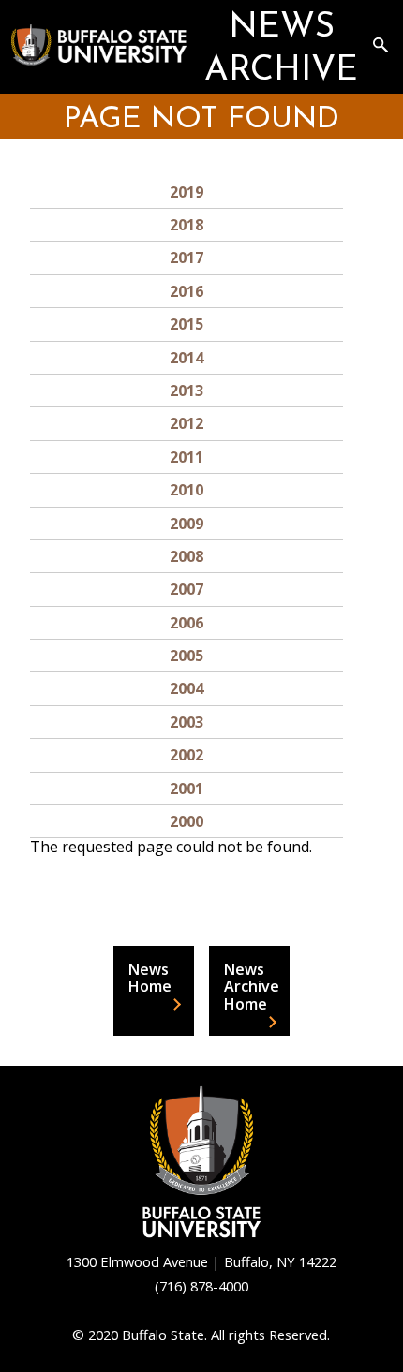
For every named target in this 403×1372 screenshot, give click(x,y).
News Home (150, 977)
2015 (186, 324)
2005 (186, 655)
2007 (186, 589)
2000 (186, 821)
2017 (186, 257)
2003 (186, 722)
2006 (186, 622)
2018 (186, 224)
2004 (186, 688)
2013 (186, 390)
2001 (186, 788)
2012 (186, 423)
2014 (186, 357)
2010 (186, 489)
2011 (186, 457)
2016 (186, 291)
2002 (186, 755)
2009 (186, 523)
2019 (186, 192)
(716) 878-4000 (201, 1285)
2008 (186, 556)
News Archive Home (251, 986)
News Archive (281, 49)
